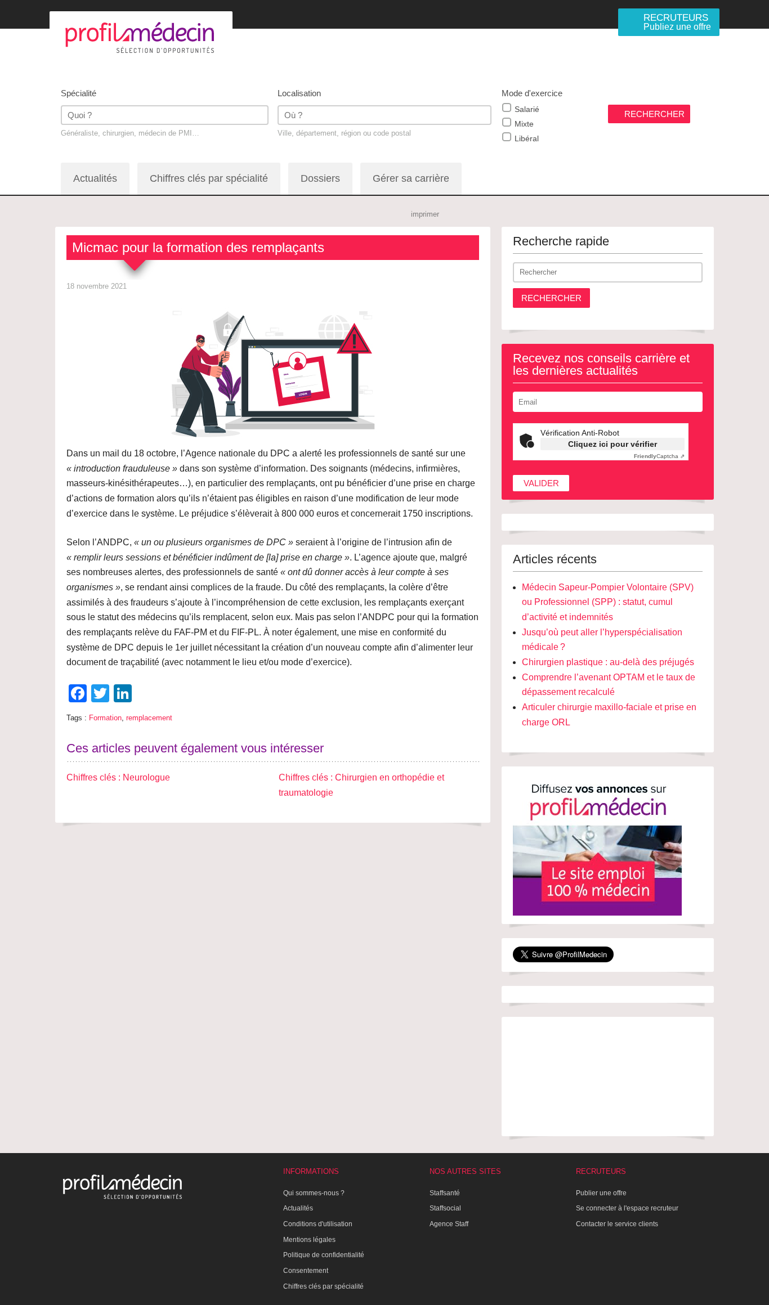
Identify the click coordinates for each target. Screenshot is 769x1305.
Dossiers (320, 178)
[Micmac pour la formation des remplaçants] (272, 371)
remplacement (149, 718)
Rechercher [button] (551, 298)
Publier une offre (601, 1193)
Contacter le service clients (617, 1224)
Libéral (527, 138)
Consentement (305, 1271)
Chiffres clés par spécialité (209, 178)
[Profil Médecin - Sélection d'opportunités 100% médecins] (141, 37)
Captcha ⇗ (659, 456)
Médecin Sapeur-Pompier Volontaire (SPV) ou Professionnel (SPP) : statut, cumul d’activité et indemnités (608, 602)
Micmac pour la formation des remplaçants (198, 247)
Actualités (95, 178)
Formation (105, 718)
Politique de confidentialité (323, 1255)
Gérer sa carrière (411, 178)
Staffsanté (445, 1193)
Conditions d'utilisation (317, 1224)
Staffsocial (445, 1208)
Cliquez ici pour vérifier (612, 444)
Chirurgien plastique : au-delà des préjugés (608, 662)
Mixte (524, 123)
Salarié (527, 109)
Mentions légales (309, 1240)
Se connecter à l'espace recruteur (627, 1208)
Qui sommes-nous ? (314, 1193)
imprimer (425, 214)
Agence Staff (449, 1224)
